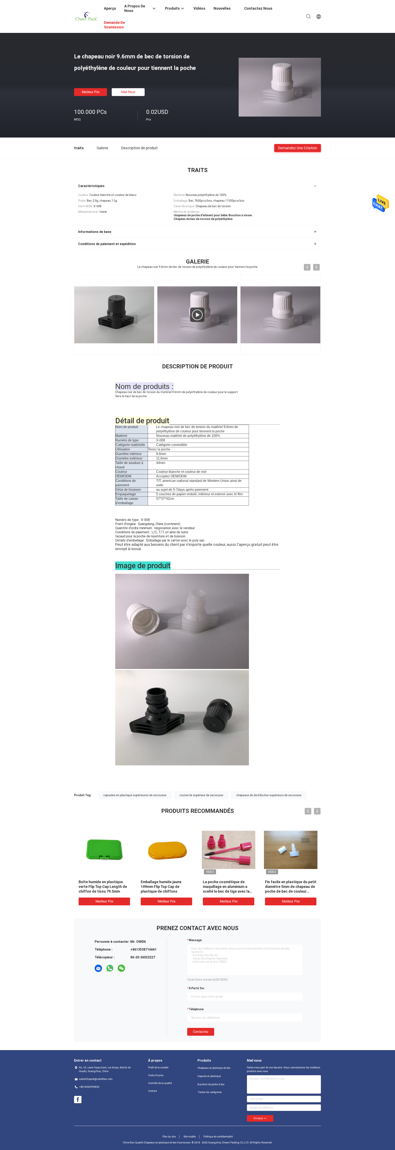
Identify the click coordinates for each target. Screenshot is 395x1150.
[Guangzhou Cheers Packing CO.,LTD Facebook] (77, 1099)
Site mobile (190, 1136)
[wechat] (121, 968)
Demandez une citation (297, 148)
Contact (152, 1091)
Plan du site (169, 1136)
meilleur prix (91, 92)
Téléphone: (196, 1009)
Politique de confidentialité (218, 1136)
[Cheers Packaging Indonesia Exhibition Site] (197, 315)
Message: (195, 940)
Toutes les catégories (210, 1092)
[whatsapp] (110, 968)
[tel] (133, 968)
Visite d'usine (155, 1075)
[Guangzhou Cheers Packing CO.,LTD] (86, 16)
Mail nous (128, 92)
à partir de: (196, 988)
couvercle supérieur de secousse (201, 795)
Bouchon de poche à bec (211, 1084)
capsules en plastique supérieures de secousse (134, 795)
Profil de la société (158, 1067)
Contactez (200, 1032)
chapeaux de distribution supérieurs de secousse (268, 795)
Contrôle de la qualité (160, 1083)
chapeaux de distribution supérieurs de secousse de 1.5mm (226, 886)
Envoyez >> (260, 1118)
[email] (98, 968)
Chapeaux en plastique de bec (214, 1068)
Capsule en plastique (209, 1076)
